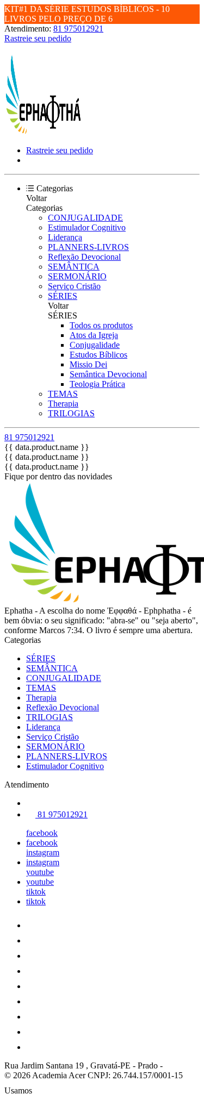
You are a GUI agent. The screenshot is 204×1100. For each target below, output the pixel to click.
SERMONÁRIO (77, 276)
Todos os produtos (101, 325)
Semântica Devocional (108, 374)
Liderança (65, 237)
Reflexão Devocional (84, 256)
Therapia (63, 403)
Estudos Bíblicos (98, 354)
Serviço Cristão (74, 286)
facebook (42, 833)
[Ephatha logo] (45, 131)
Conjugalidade (95, 344)
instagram (42, 852)
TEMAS (63, 393)
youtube (40, 872)
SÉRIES (62, 296)
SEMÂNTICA (74, 266)
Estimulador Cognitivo (87, 227)
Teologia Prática (97, 384)
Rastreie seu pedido (37, 38)
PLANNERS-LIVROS (88, 247)
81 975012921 (78, 28)
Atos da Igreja (94, 335)
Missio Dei (88, 364)
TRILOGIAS (71, 413)
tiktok (36, 891)
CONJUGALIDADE (85, 217)
